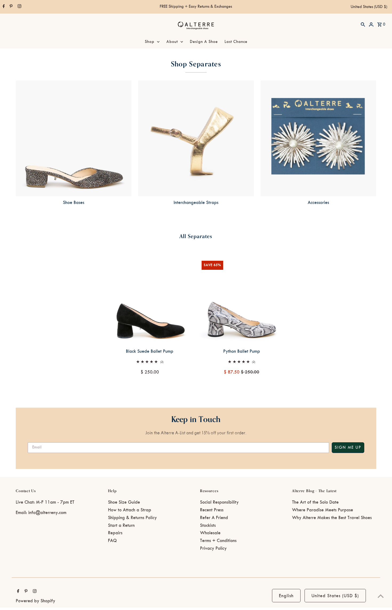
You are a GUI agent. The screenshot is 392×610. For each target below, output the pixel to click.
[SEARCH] (362, 24)
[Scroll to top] (381, 596)
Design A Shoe (204, 42)
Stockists (208, 525)
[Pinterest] (10, 7)
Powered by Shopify (35, 601)
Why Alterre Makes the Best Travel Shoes (332, 517)
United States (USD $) (369, 7)
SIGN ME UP (348, 448)
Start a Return (121, 525)
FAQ (112, 540)
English (286, 595)
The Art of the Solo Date (315, 502)
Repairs (115, 533)
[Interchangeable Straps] (196, 138)
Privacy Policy (213, 548)
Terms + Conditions (218, 540)
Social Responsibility (219, 502)
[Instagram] (18, 7)
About (172, 42)
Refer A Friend (214, 517)
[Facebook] (3, 7)
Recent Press (211, 510)
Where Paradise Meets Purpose (322, 510)
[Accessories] (318, 138)
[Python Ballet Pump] (241, 300)
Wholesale (210, 533)
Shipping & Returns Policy (132, 517)
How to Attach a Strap (129, 510)
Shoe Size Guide (124, 502)
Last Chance (236, 42)
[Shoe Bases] (73, 138)
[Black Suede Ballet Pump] (149, 300)
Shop (149, 42)
